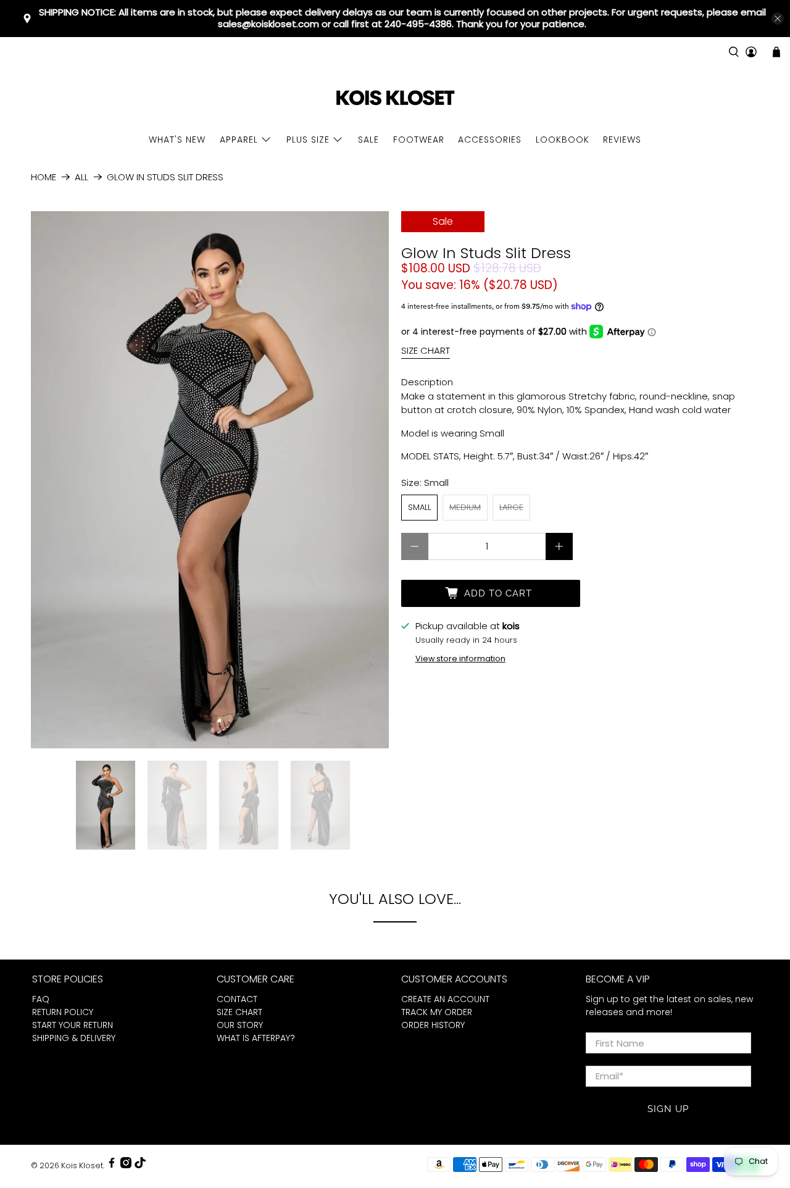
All (81, 177)
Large (511, 507)
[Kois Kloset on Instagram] (125, 1165)
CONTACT (237, 999)
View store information (460, 658)
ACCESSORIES (490, 139)
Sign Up (668, 1109)
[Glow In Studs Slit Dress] (210, 479)
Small (419, 507)
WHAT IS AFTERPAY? (256, 1038)
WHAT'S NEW (177, 139)
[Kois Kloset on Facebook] (111, 1165)
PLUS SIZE (308, 139)
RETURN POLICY (62, 1012)
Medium (465, 507)
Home (43, 177)
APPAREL (239, 139)
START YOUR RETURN (72, 1025)
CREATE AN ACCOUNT (445, 999)
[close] (777, 18)
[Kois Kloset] (395, 98)
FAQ (40, 999)
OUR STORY (240, 1025)
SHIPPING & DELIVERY (73, 1038)
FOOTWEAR (418, 139)
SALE (368, 139)
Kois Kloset (82, 1165)
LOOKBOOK (562, 139)
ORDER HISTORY (433, 1025)
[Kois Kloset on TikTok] (140, 1165)
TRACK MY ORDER (436, 1012)
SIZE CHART (425, 350)
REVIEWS (622, 139)
